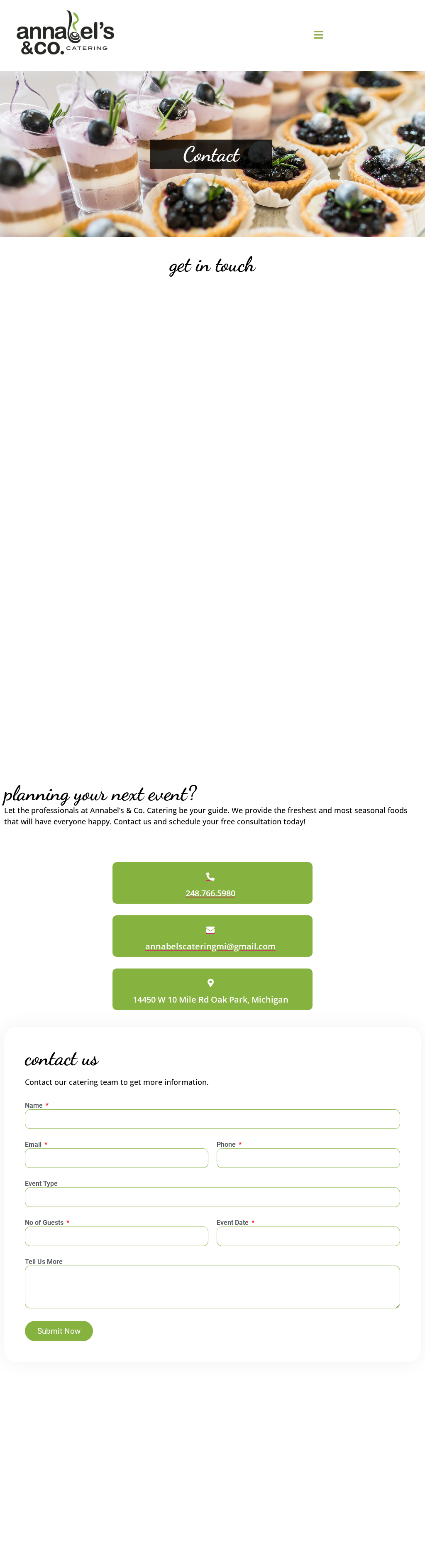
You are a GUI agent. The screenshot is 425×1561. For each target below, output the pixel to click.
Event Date (233, 1223)
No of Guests (45, 1223)
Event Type (41, 1183)
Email (34, 1144)
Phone (227, 1144)
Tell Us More (44, 1262)
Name (34, 1105)
